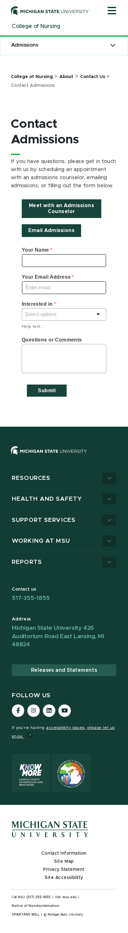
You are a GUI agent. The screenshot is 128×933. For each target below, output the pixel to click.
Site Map (64, 861)
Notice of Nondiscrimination (35, 905)
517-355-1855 (31, 598)
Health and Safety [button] (47, 499)
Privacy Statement (64, 869)
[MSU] (64, 456)
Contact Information (64, 853)
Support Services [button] (43, 520)
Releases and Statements (64, 670)
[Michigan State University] (50, 10)
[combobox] (64, 314)
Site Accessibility (64, 877)
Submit (47, 390)
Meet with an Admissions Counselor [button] (61, 208)
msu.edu (69, 897)
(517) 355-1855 (38, 897)
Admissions (24, 45)
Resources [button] (31, 478)
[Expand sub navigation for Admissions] (112, 45)
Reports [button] (27, 562)
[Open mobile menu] (111, 11)
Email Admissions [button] (51, 230)
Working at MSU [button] (41, 541)
